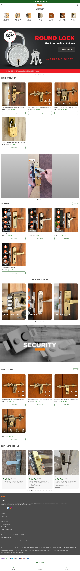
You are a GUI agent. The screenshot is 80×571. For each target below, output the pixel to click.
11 (43, 490)
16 (51, 490)
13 (46, 490)
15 (49, 490)
